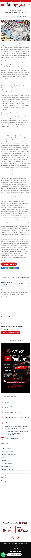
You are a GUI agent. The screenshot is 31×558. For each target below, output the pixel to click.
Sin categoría (4, 481)
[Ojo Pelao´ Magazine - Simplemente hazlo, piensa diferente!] (16, 5)
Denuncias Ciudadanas (7, 454)
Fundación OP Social (6, 469)
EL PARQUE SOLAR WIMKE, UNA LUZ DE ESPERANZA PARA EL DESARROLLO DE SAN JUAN (17, 417)
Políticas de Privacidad (15, 551)
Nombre (3, 310)
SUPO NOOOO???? (24, 283)
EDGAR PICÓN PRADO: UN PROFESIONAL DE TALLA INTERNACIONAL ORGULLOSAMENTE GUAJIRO (17, 433)
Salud (2, 478)
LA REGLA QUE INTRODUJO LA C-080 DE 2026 (16, 406)
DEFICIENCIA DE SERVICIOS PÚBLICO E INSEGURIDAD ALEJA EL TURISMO (16, 427)
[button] (3, 554)
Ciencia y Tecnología (6, 451)
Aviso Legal (15, 554)
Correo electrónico (6, 317)
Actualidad (13, 10)
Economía (3, 460)
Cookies (15, 548)
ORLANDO (8, 422)
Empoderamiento (5, 463)
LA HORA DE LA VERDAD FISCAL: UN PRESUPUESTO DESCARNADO (15, 411)
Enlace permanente (18, 278)
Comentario (4, 296)
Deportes (3, 457)
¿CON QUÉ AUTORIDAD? (12, 438)
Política (19, 10)
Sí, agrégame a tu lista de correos (11, 329)
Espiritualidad (4, 466)
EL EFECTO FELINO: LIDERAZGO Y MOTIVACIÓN (14, 401)
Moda (2, 472)
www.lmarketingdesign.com (15, 545)
